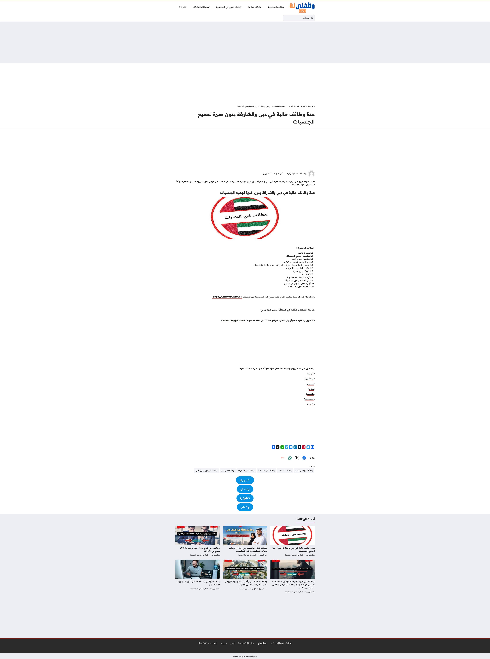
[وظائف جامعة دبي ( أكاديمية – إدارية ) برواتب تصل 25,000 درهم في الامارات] (245, 576)
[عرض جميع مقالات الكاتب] (311, 173)
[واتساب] (289, 458)
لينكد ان (309, 378)
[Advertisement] (245, 42)
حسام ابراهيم (292, 173)
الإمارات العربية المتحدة (296, 106)
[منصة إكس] (297, 458)
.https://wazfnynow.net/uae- (227, 296)
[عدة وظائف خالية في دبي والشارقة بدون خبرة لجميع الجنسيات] (292, 541)
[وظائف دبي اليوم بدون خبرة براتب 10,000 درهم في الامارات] (197, 541)
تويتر (311, 373)
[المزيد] (282, 458)
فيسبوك (309, 399)
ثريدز (311, 404)
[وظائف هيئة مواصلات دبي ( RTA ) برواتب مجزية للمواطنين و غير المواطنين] (245, 541)
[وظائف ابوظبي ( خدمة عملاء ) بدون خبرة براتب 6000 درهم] (197, 576)
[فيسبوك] (304, 458)
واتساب (310, 394)
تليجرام (310, 383)
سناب (311, 389)
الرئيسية (311, 106)
